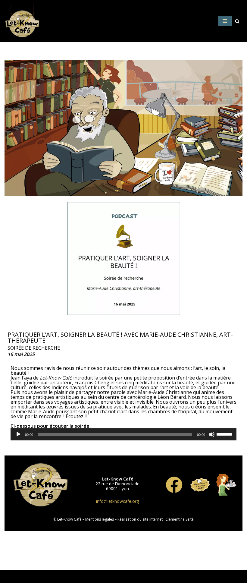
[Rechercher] (237, 21)
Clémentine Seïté (179, 519)
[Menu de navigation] (225, 21)
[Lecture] (18, 434)
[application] (123, 434)
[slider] (225, 433)
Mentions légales (99, 519)
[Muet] (212, 434)
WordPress (123, 576)
